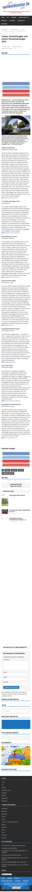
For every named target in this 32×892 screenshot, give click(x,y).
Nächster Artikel (16, 486)
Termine (9, 878)
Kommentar (6, 660)
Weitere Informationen (18, 886)
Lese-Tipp (4, 837)
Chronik (16, 878)
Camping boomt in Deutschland (9, 848)
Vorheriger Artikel (16, 484)
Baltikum (4, 824)
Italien (3, 829)
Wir (8, 17)
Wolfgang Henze (17, 46)
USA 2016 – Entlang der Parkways (10, 822)
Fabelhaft (4, 20)
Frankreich (4, 827)
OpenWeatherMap (26, 729)
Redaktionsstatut (24, 17)
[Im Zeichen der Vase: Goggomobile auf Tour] (5, 513)
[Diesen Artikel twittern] (16, 87)
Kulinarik (12, 20)
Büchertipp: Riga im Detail (17, 495)
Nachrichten (5, 48)
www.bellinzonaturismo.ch (12, 277)
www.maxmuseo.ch (10, 362)
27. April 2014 (6, 46)
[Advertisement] (16, 68)
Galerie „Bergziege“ (7, 881)
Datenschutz (21, 20)
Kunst (7, 470)
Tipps (10, 48)
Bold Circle (4, 814)
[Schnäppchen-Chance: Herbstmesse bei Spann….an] (5, 641)
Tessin (21, 470)
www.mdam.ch (9, 325)
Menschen (4, 811)
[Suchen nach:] (16, 711)
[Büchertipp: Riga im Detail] (5, 505)
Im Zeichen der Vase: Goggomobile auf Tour (19, 510)
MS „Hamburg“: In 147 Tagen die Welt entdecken (13, 845)
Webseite (5, 682)
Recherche (4, 835)
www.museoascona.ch (11, 438)
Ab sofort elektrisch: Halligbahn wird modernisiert (14, 862)
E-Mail (5, 677)
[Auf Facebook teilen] (16, 83)
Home (2, 17)
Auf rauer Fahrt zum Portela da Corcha (11, 855)
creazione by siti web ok (7, 729)
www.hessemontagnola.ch (12, 233)
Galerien (13, 17)
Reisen (3, 819)
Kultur (14, 470)
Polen (3, 832)
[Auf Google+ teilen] (16, 94)
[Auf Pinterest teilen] (16, 91)
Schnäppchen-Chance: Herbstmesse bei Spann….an (17, 518)
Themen (4, 816)
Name (5, 672)
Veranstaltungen (8, 473)
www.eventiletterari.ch (11, 198)
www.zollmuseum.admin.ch (12, 401)
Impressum (4, 24)
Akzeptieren (16, 888)
